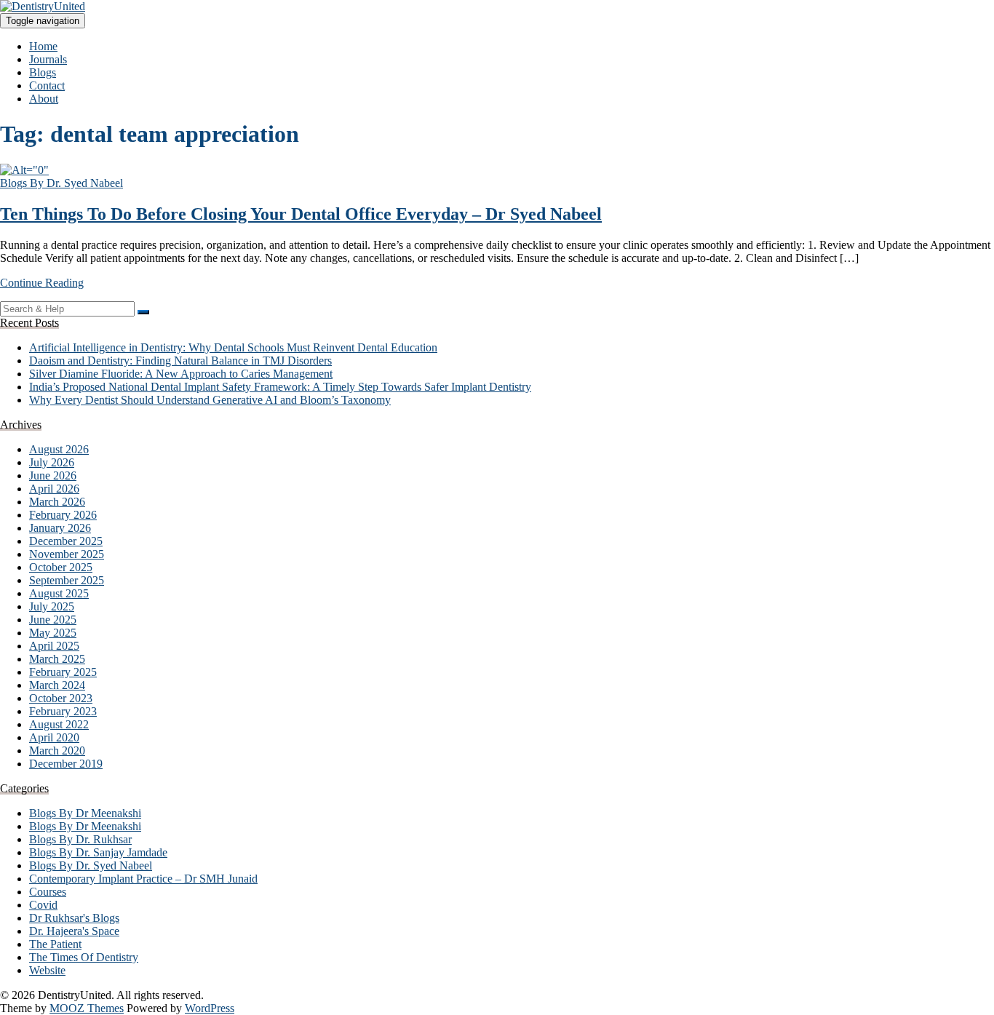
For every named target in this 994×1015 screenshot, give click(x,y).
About (43, 98)
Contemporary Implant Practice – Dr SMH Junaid (143, 878)
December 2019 (66, 763)
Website (47, 970)
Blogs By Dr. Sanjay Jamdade (98, 852)
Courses (47, 891)
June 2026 (52, 475)
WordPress (209, 1008)
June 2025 (52, 619)
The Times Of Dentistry (83, 957)
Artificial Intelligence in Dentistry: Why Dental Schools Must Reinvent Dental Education (233, 347)
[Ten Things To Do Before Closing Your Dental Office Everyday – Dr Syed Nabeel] (24, 170)
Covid (43, 905)
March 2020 (57, 750)
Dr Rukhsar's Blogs (74, 918)
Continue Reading (42, 282)
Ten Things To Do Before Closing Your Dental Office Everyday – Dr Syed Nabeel (301, 213)
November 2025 (66, 554)
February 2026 (63, 515)
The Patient (55, 944)
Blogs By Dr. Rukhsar (80, 839)
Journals (48, 59)
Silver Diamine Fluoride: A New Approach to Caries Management (181, 373)
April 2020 (54, 737)
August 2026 (59, 449)
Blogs (42, 72)
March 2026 (57, 501)
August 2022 (59, 724)
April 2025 (54, 646)
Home (43, 46)
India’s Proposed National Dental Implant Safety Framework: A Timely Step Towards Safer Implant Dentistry (280, 387)
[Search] (143, 312)
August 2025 (59, 593)
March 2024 (57, 685)
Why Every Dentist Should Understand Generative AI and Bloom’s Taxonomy (210, 400)
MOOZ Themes (86, 1008)
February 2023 (63, 711)
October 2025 (60, 567)
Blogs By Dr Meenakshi (85, 813)
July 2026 (51, 462)
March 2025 (57, 659)
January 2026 (60, 528)
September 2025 (66, 580)
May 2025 (52, 632)
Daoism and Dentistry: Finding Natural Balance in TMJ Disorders (180, 360)
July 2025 (51, 606)
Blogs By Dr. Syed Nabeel (61, 183)
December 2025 (66, 541)
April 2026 (54, 488)
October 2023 (60, 698)
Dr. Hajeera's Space (74, 931)
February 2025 (63, 672)
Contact (47, 85)
